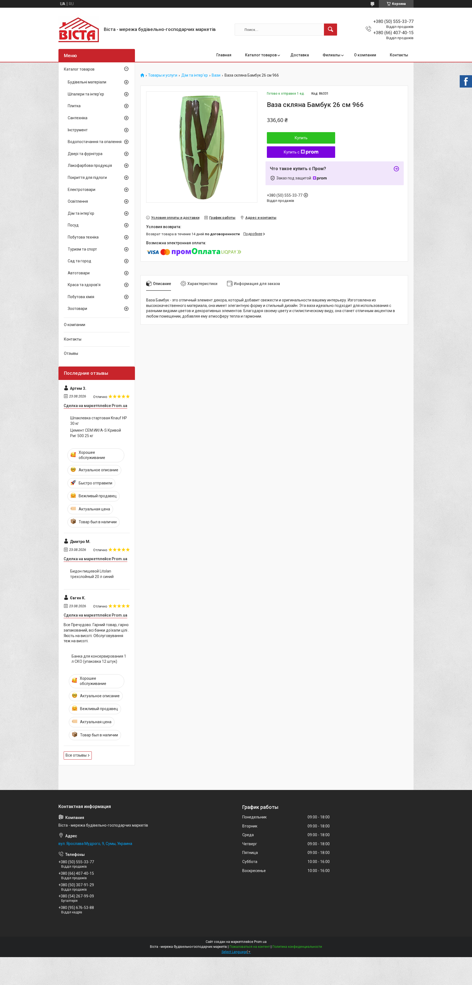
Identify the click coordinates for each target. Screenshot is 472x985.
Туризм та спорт (82, 249)
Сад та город (79, 261)
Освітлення (78, 201)
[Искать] (330, 30)
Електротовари (81, 189)
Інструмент (78, 130)
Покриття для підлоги (87, 177)
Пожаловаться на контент (249, 947)
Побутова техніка (83, 237)
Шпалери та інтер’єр (86, 94)
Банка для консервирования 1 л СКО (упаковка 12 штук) (99, 659)
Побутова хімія (81, 297)
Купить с (291, 152)
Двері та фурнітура (85, 154)
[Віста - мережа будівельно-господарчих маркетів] (79, 29)
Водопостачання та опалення (95, 142)
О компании (365, 55)
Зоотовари (77, 308)
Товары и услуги (162, 75)
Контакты (399, 55)
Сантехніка (77, 118)
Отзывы (71, 353)
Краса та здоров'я (84, 285)
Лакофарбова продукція (90, 165)
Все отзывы (76, 755)
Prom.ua (260, 942)
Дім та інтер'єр (194, 75)
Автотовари (79, 273)
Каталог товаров (261, 55)
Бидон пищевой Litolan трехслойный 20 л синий (92, 574)
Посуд (73, 225)
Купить (301, 138)
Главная (223, 55)
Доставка (299, 55)
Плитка (74, 106)
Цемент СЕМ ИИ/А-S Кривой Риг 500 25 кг (95, 433)
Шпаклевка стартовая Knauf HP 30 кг (98, 421)
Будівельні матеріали (87, 82)
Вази (216, 75)
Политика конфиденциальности (297, 947)
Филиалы (331, 55)
